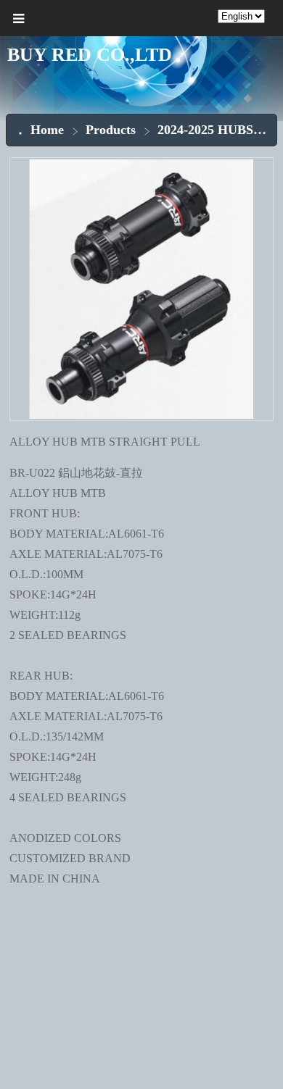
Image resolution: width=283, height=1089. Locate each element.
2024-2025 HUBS (205, 129)
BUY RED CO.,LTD (89, 54)
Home (47, 129)
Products (112, 129)
